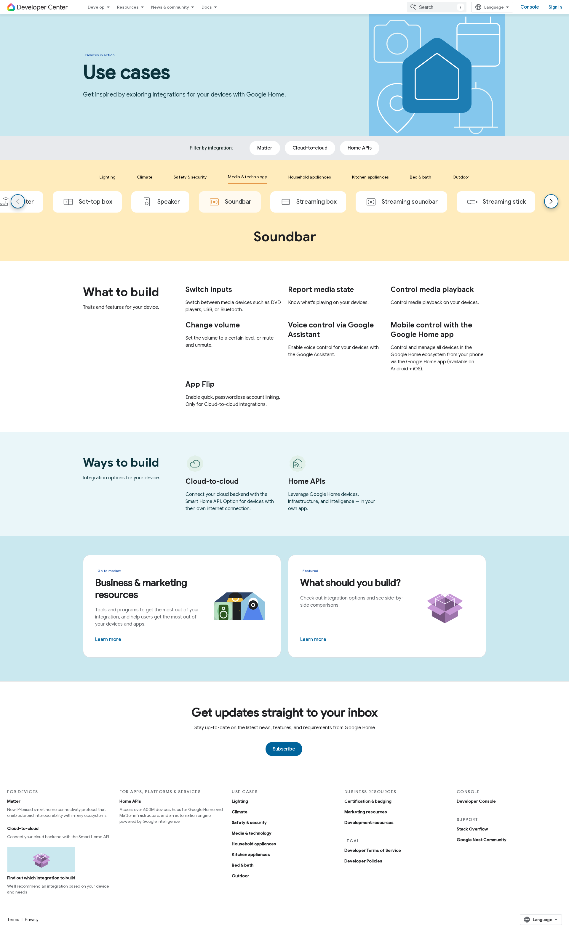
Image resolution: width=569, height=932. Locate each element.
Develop (96, 7)
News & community (170, 7)
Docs (207, 7)
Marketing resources (365, 811)
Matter (13, 801)
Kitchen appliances (251, 854)
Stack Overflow (472, 829)
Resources (128, 7)
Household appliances (254, 843)
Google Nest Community (481, 839)
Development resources (369, 822)
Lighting (240, 801)
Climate (239, 811)
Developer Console (476, 801)
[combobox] (436, 7)
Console (529, 7)
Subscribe (284, 749)
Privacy (32, 919)
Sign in (555, 7)
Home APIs (130, 801)
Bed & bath (242, 865)
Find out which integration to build (41, 877)
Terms (13, 919)
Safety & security (249, 822)
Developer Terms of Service (372, 850)
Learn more (108, 639)
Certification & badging (367, 801)
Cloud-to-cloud (23, 828)
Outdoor (240, 875)
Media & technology (251, 833)
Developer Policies (363, 861)
